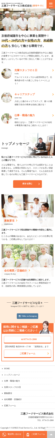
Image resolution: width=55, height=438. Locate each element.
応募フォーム (10, 406)
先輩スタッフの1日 (12, 387)
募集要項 (8, 393)
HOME (7, 369)
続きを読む (27, 183)
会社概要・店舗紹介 (13, 399)
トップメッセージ (12, 375)
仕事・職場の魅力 (12, 381)
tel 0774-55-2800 (29, 339)
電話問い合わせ (14, 434)
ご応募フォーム (27, 353)
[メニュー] (51, 4)
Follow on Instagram (29, 316)
